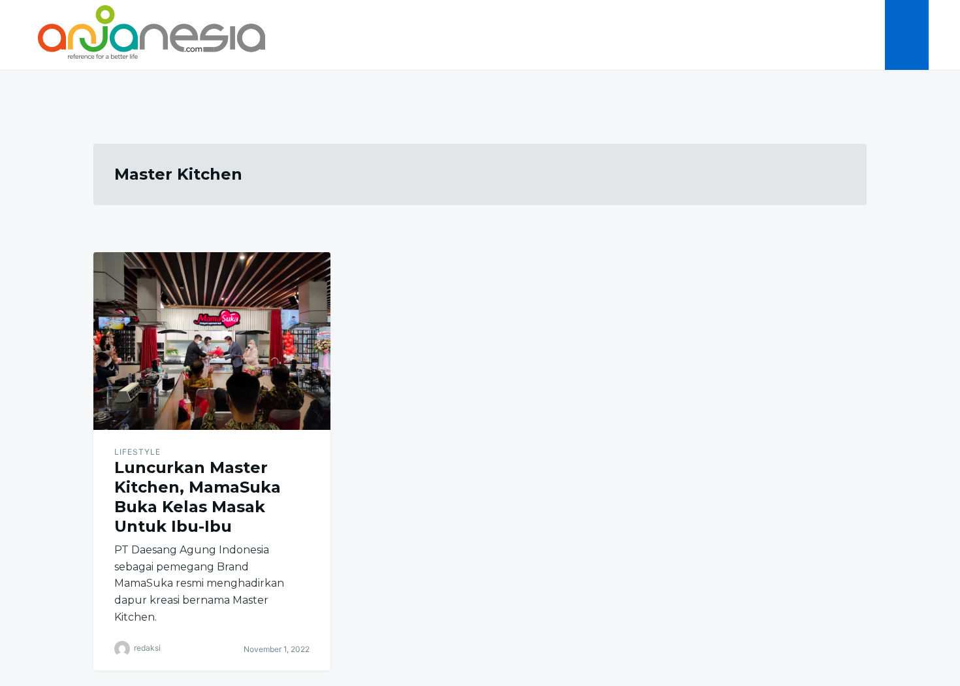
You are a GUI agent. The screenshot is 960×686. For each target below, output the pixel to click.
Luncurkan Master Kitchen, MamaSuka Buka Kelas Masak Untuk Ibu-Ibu (197, 497)
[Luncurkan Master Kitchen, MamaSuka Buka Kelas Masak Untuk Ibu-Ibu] (211, 341)
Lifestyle (137, 452)
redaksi (147, 648)
